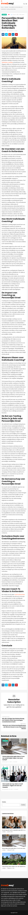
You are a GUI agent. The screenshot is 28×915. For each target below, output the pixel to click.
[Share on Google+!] (9, 34)
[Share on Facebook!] (3, 34)
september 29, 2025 (8, 789)
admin (4, 30)
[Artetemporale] (7, 3)
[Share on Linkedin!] (13, 34)
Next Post (23, 723)
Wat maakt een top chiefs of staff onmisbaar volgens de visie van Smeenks (12, 785)
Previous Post (6, 716)
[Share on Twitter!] (6, 34)
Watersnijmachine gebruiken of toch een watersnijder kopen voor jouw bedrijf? (13, 758)
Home (2, 7)
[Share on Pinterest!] (16, 34)
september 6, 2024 (12, 30)
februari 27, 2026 (8, 761)
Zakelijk (6, 7)
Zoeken (4, 802)
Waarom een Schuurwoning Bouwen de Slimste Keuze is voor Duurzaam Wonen (14, 726)
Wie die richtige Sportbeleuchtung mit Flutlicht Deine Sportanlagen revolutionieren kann (13, 720)
